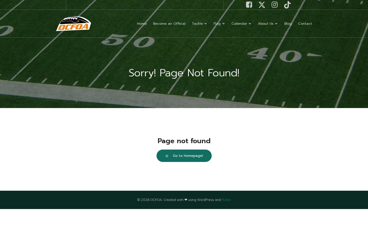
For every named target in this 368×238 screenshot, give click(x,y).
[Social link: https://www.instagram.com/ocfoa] (276, 5)
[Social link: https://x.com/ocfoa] (263, 5)
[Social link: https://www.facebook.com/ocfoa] (250, 5)
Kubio (226, 199)
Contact (305, 23)
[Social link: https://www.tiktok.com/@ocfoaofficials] (289, 5)
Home (142, 23)
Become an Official (169, 23)
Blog (288, 23)
